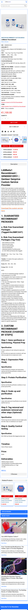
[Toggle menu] (2, 2)
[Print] (8, 131)
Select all (5, 145)
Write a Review (4, 41)
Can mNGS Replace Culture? (9, 536)
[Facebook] (2, 131)
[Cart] (26, 2)
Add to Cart (7, 496)
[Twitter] (11, 131)
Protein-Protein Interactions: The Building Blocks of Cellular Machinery (13, 591)
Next (26, 480)
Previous (24, 480)
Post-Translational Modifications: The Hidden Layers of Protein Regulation (12, 547)
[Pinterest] (14, 131)
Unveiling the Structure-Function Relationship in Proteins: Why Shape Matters (12, 578)
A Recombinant (18, 498)
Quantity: (4, 115)
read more (4, 543)
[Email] (5, 131)
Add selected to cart (17, 145)
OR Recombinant (5, 498)
